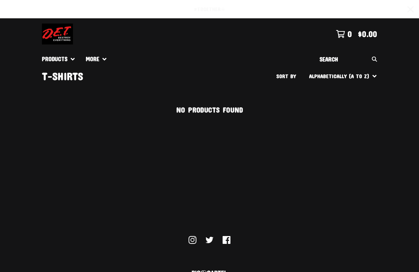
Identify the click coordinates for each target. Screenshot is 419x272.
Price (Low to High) (335, 166)
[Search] (374, 59)
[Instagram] (192, 240)
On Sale (319, 103)
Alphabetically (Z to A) (340, 135)
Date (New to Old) (333, 145)
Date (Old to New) (333, 156)
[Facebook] (226, 240)
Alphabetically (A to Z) (340, 124)
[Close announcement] (410, 9)
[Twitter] (209, 240)
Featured (321, 93)
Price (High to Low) (335, 177)
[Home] (57, 34)
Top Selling (324, 114)
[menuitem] (58, 59)
